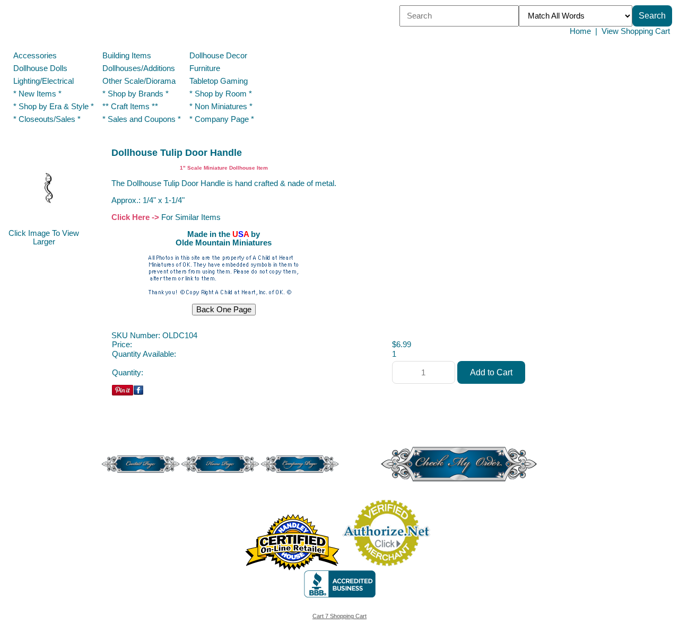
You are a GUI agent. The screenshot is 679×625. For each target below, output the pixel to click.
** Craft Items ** (130, 106)
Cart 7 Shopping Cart (339, 616)
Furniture (204, 68)
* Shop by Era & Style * (53, 106)
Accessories (35, 55)
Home (580, 31)
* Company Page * (221, 119)
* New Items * (37, 94)
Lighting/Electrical (44, 81)
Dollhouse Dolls (40, 68)
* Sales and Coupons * (141, 119)
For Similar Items (191, 217)
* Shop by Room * (220, 94)
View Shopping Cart (636, 31)
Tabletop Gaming (218, 81)
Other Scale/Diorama (139, 81)
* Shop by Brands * (135, 94)
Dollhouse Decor (218, 55)
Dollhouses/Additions (138, 68)
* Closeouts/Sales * (47, 119)
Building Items (126, 55)
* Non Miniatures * (221, 106)
